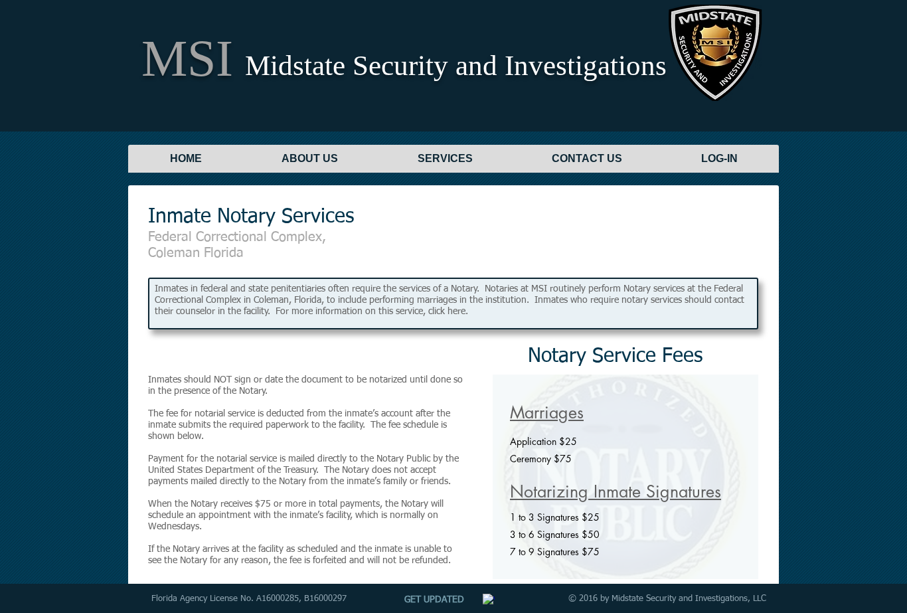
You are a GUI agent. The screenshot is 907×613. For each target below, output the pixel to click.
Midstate (295, 65)
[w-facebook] (489, 600)
